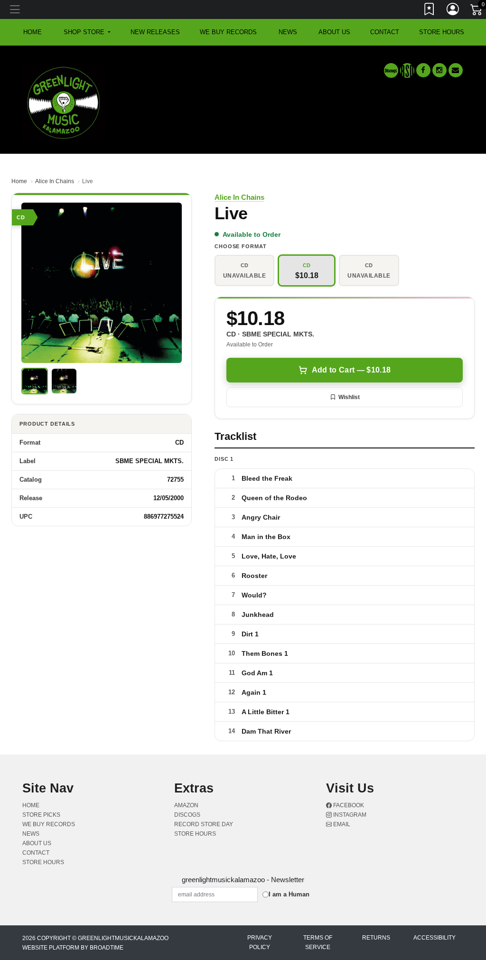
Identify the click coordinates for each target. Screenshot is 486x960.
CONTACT (384, 32)
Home (19, 181)
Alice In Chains (54, 181)
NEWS (288, 32)
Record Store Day (203, 824)
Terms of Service (317, 942)
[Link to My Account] (453, 11)
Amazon (186, 805)
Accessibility (434, 937)
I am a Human (289, 894)
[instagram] (439, 70)
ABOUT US (334, 32)
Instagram (349, 814)
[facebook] (423, 70)
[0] (477, 11)
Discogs (187, 814)
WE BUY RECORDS (228, 32)
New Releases (155, 32)
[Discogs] (391, 70)
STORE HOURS (441, 32)
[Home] (63, 102)
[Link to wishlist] (429, 11)
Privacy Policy (259, 942)
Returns (376, 937)
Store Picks (41, 814)
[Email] (456, 70)
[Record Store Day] (407, 70)
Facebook (348, 805)
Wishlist (349, 397)
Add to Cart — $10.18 (351, 370)
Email (341, 824)
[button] (87, 32)
